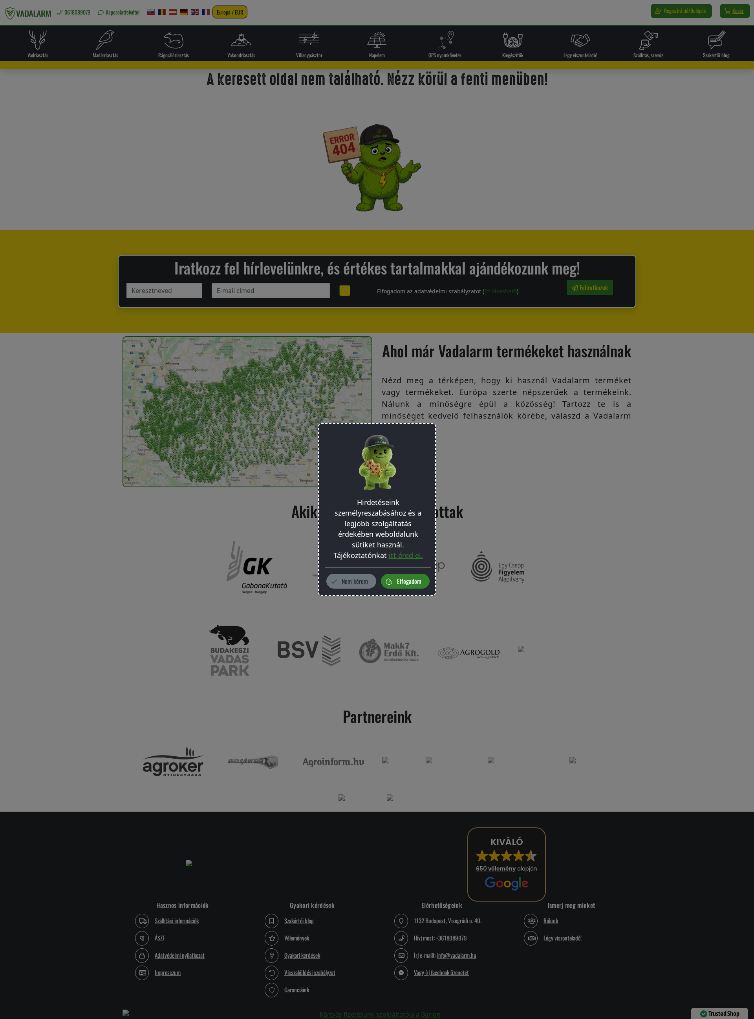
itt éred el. (406, 555)
